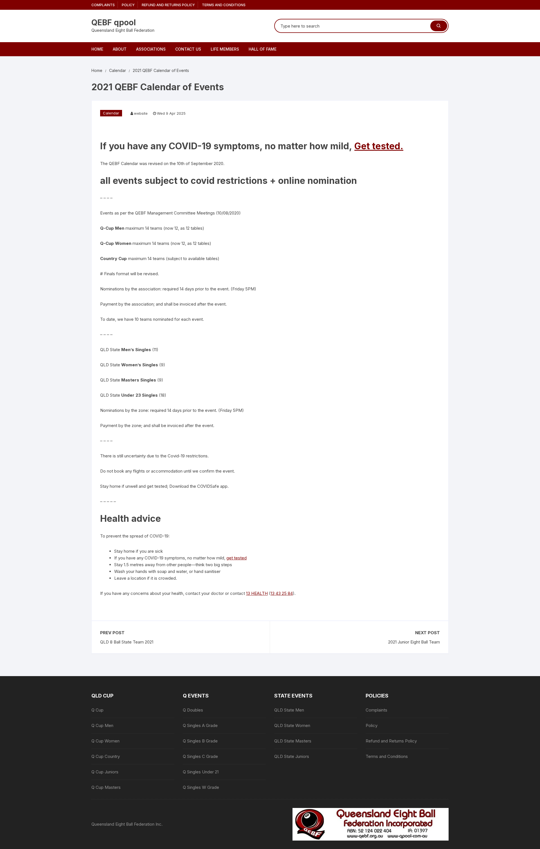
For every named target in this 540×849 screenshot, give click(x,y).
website (141, 113)
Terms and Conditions (224, 5)
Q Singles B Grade (200, 741)
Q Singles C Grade (200, 756)
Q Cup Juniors (104, 772)
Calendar (111, 113)
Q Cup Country (105, 756)
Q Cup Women (105, 741)
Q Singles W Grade (201, 787)
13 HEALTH (257, 593)
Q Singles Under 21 (201, 772)
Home (97, 49)
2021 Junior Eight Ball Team (414, 642)
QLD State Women (292, 725)
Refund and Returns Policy (168, 5)
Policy (128, 5)
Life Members (225, 49)
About (120, 49)
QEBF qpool (113, 22)
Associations (151, 49)
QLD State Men (289, 710)
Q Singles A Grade (200, 725)
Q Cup (97, 710)
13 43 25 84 (282, 593)
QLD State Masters (292, 741)
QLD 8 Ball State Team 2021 (126, 642)
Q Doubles (193, 710)
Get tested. (378, 146)
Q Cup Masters (106, 787)
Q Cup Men (102, 725)
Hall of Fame (262, 49)
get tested (236, 558)
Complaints (103, 5)
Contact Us (188, 49)
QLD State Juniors (291, 756)
